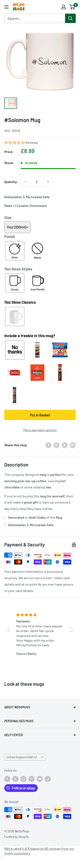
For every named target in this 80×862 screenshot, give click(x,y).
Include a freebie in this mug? (29, 335)
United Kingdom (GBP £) (21, 757)
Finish (9, 236)
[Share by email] (73, 445)
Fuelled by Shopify (16, 837)
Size (8, 217)
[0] (72, 6)
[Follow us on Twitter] (15, 779)
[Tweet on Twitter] (65, 445)
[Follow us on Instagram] (23, 779)
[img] (40, 614)
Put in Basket (40, 415)
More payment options (40, 430)
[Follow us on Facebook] (7, 779)
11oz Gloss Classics (20, 302)
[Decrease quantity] (25, 181)
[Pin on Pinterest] (57, 445)
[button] (14, 142)
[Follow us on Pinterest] (32, 779)
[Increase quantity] (48, 181)
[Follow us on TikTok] (48, 779)
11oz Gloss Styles (18, 269)
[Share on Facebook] (48, 445)
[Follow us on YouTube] (40, 779)
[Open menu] (6, 7)
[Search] (70, 18)
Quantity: (11, 182)
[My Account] (63, 6)
